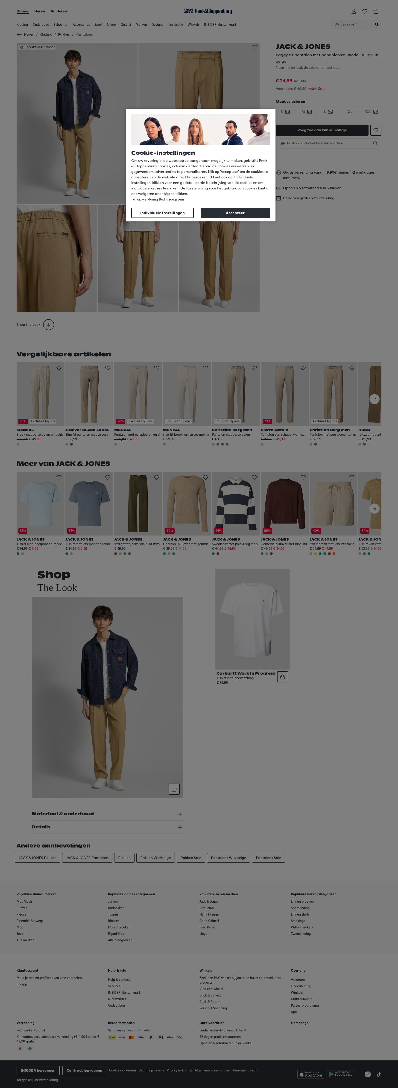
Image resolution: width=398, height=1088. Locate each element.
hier (167, 194)
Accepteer (235, 213)
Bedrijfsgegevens (171, 199)
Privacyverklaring (145, 199)
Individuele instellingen (162, 213)
